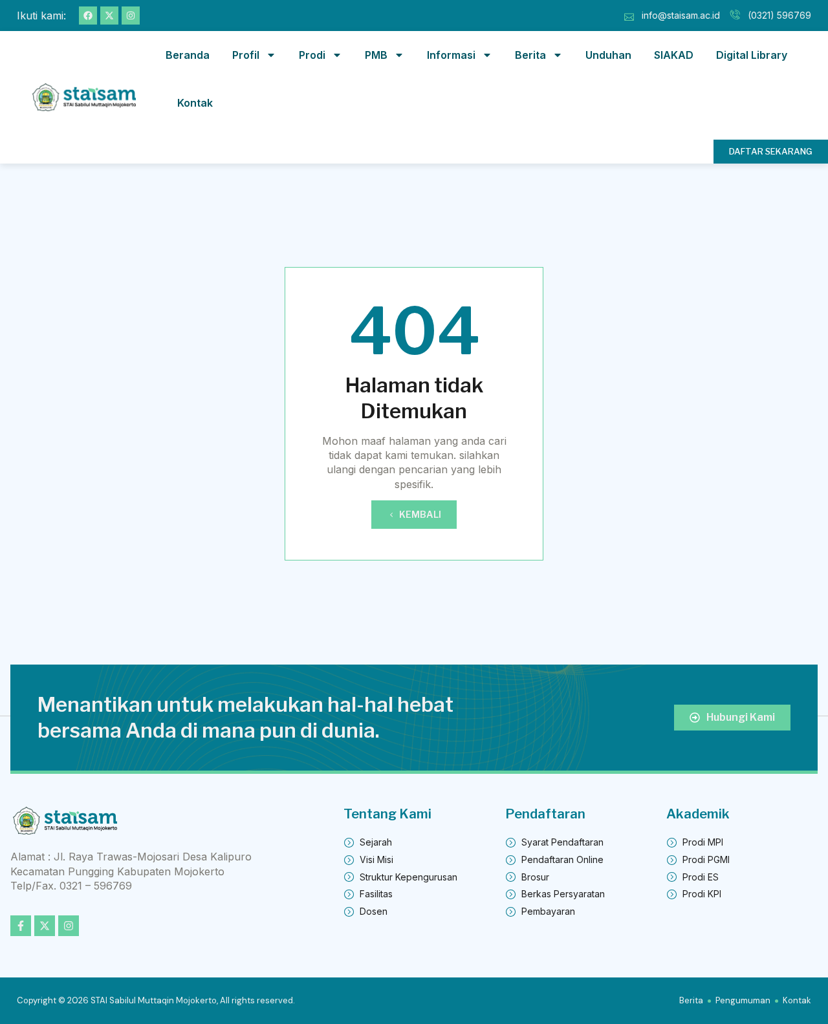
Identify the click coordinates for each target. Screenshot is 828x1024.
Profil (245, 54)
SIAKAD (673, 54)
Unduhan (608, 54)
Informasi (451, 54)
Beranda (188, 54)
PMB (376, 54)
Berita (530, 54)
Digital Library (751, 54)
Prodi (312, 54)
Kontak (195, 102)
